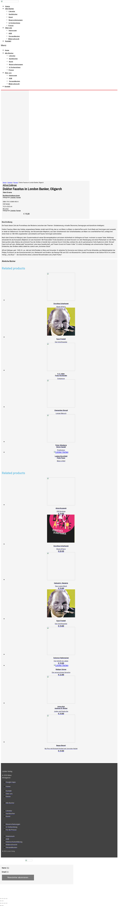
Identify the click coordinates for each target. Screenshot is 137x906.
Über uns (8, 28)
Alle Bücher (9, 9)
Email (4, 872)
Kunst (11, 17)
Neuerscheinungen (16, 20)
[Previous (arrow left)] (0, 905)
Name (4, 868)
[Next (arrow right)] (2, 905)
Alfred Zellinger (10, 185)
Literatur (12, 11)
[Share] (2, 898)
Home (7, 6)
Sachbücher (13, 14)
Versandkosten (14, 36)
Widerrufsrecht (13, 39)
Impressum (13, 30)
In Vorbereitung (14, 23)
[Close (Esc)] (0, 898)
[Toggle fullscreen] (4, 898)
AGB (10, 33)
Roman (16, 182)
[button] (35, 45)
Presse (11, 25)
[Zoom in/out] (6, 898)
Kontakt (8, 41)
